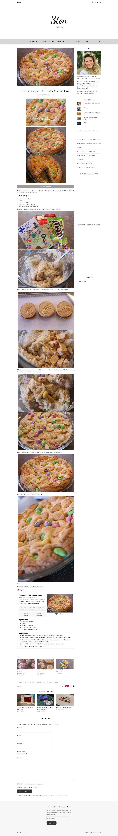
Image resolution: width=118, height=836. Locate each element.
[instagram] (93, 2)
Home (19, 2)
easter (44, 682)
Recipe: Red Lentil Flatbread (92, 113)
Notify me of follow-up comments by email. (31, 784)
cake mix (32, 682)
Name (19, 727)
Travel (78, 42)
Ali (20, 686)
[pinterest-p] (97, 2)
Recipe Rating (21, 751)
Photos (43, 42)
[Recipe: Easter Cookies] (65, 664)
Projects (60, 42)
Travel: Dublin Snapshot (88, 151)
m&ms (50, 682)
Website (19, 744)
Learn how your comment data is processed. (54, 795)
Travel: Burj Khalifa (86, 163)
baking (20, 682)
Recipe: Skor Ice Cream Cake (92, 103)
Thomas (79, 167)
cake (26, 682)
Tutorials (33, 42)
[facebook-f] (95, 2)
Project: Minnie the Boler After (91, 118)
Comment (20, 758)
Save (67, 686)
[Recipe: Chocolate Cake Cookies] (26, 664)
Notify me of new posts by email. (28, 787)
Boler (85, 122)
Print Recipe (60, 614)
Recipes (69, 42)
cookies (39, 682)
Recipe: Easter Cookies (62, 669)
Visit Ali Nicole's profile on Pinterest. (88, 131)
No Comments (50, 95)
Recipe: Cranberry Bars (63, 707)
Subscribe (52, 823)
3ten (59, 20)
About (86, 42)
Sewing (51, 42)
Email (19, 735)
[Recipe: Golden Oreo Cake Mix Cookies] (45, 664)
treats (56, 682)
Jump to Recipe (46, 187)
